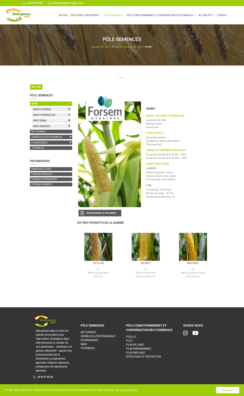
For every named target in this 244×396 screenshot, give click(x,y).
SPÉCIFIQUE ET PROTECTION (143, 356)
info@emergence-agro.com (67, 3)
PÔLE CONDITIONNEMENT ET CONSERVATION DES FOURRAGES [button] (160, 15)
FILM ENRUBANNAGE (138, 348)
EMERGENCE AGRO (41, 169)
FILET (129, 340)
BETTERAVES (38, 131)
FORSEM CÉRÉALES (41, 174)
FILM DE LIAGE (135, 344)
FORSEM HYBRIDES (41, 184)
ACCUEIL (64, 15)
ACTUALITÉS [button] (205, 15)
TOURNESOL (38, 148)
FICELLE (131, 336)
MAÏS (84, 344)
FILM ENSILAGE (135, 352)
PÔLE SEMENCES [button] (113, 15)
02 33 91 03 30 (34, 3)
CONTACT (222, 15)
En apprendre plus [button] (126, 390)
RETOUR (36, 87)
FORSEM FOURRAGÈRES (44, 179)
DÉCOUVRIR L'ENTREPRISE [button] (85, 15)
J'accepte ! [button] (227, 390)
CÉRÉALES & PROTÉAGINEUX (98, 336)
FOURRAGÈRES (89, 340)
